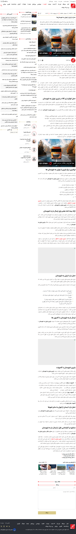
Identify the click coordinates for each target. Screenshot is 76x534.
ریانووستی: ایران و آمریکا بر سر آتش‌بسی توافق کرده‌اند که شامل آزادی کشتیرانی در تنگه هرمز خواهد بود (28, 79)
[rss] (7, 1)
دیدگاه (47, 513)
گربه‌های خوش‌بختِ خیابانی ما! (25, 148)
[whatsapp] (38, 60)
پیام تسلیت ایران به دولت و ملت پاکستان (9, 70)
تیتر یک (59, 4)
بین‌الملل (34, 4)
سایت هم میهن (48, 529)
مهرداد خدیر (26, 152)
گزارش (19, 4)
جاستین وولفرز (26, 162)
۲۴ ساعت (55, 4)
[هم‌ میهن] (72, 526)
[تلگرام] (5, 1)
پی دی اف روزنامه (65, 7)
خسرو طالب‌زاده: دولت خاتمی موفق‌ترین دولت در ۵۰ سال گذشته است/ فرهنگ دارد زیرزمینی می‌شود (29, 72)
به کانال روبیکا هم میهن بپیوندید (68, 457)
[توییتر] (1, 1)
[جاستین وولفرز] (34, 159)
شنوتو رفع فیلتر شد (32, 90)
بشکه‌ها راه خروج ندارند (26, 14)
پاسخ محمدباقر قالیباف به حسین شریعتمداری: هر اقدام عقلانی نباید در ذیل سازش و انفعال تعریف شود (29, 50)
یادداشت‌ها (14, 4)
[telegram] (42, 60)
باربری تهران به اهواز (61, 239)
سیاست (49, 4)
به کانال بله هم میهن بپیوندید (69, 456)
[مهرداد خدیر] (34, 149)
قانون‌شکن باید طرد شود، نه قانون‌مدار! (28, 59)
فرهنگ (24, 4)
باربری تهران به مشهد (56, 439)
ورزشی (4, 4)
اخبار (68, 4)
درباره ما (55, 1)
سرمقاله (64, 4)
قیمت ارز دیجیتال (13, 132)
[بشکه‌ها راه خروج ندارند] (34, 15)
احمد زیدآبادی (26, 127)
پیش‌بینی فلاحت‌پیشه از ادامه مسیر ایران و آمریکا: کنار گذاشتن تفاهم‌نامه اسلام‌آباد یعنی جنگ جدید (28, 95)
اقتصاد (45, 4)
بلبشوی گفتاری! (32, 45)
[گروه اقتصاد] (73, 60)
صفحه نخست (66, 1)
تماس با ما (60, 1)
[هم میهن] (73, 6)
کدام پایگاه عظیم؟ (32, 42)
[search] (1, 5)
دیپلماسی (39, 4)
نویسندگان (51, 1)
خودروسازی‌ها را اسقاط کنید (26, 21)
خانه (74, 13)
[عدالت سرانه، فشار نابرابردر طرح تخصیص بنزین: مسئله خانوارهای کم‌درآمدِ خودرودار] (34, 29)
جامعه (29, 4)
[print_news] (38, 13)
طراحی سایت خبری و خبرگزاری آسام (7, 529)
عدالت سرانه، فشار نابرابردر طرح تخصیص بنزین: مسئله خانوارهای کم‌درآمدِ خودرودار (26, 29)
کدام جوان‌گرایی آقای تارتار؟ (30, 55)
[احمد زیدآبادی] (34, 126)
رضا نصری (27, 143)
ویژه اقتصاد (28, 12)
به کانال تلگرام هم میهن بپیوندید (68, 454)
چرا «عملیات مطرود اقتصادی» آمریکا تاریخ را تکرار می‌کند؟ (26, 156)
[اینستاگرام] (3, 1)
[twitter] (40, 60)
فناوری (8, 4)
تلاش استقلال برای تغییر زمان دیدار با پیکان (9, 49)
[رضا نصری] (34, 141)
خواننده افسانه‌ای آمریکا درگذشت (29, 67)
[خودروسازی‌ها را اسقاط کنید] (34, 22)
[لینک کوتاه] (40, 13)
